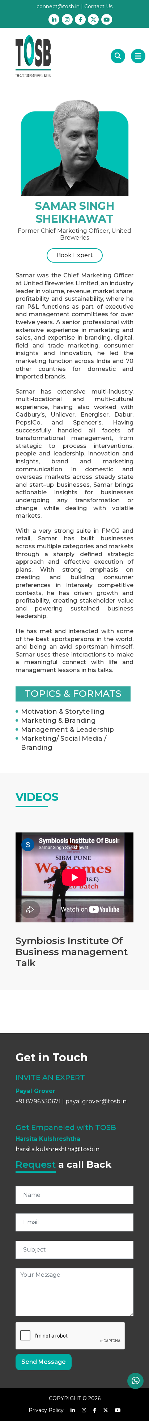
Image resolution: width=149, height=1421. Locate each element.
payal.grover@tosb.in (96, 1101)
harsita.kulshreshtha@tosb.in (57, 1149)
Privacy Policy (46, 1410)
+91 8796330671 (38, 1101)
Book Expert (74, 255)
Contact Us (98, 6)
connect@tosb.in (58, 6)
